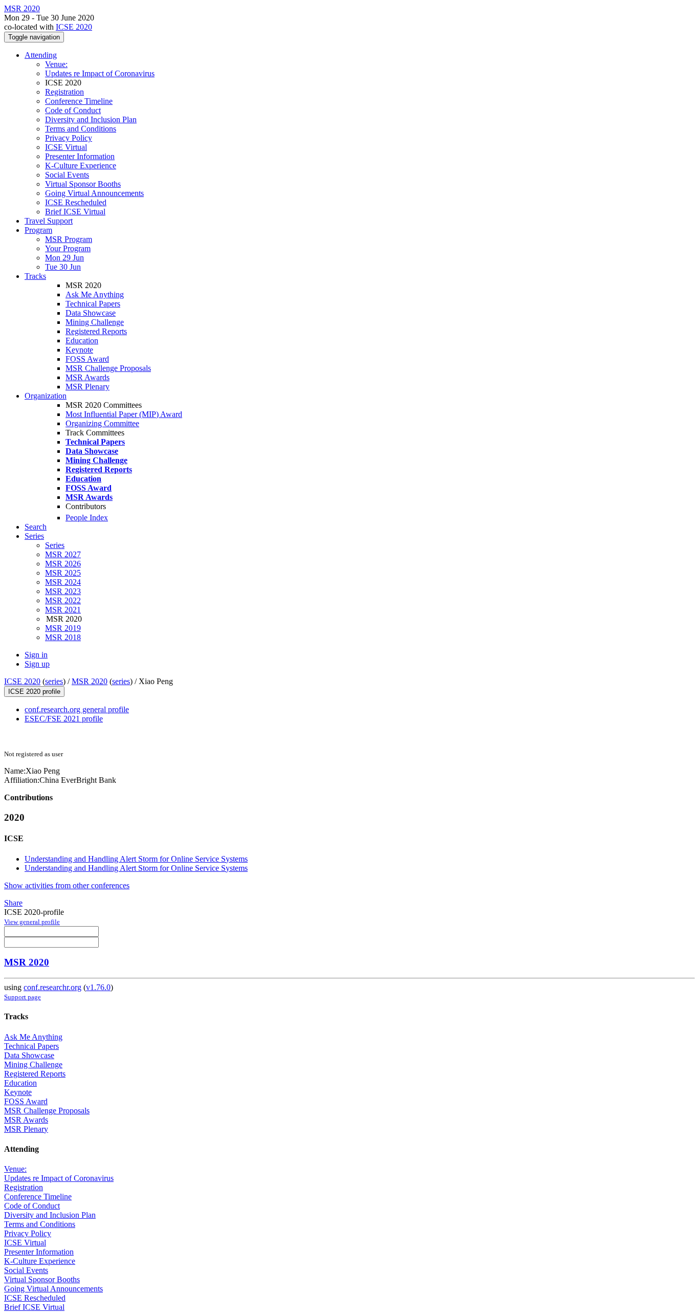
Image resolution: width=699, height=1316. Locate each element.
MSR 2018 (63, 637)
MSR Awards (87, 377)
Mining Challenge (94, 322)
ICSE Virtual (66, 147)
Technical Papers (92, 303)
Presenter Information (80, 156)
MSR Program (68, 239)
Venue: (56, 64)
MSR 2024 (63, 582)
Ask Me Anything (94, 294)
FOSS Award (87, 359)
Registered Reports (96, 331)
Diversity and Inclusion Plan (91, 119)
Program (38, 230)
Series (54, 545)
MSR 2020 (89, 681)
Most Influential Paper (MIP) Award (123, 414)
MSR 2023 (63, 591)
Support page (22, 997)
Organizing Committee (102, 423)
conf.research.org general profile (77, 709)
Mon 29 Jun (64, 257)
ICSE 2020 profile (34, 691)
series (54, 681)
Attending (41, 55)
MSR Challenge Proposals (108, 368)
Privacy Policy (68, 138)
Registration (64, 91)
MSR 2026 (63, 563)
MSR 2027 (63, 554)
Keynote (79, 349)
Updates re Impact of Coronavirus (100, 73)
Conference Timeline (79, 101)
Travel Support (49, 220)
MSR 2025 (63, 572)
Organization (46, 395)
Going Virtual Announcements (94, 193)
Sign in (36, 654)
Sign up (37, 664)
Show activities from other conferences (66, 885)
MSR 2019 (63, 628)
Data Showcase (90, 313)
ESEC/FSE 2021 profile (64, 718)
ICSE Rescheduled (75, 202)
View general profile (32, 922)
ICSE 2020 (74, 27)
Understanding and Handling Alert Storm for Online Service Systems (136, 858)
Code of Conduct (73, 110)
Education (81, 340)
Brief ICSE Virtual (75, 211)
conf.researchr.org (52, 987)
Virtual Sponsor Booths (83, 184)
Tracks (35, 276)
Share (13, 902)
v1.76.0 (98, 987)
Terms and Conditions (80, 128)
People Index (86, 517)
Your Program (68, 248)
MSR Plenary (87, 386)
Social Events (67, 174)
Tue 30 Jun (63, 266)
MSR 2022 (63, 600)
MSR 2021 (63, 609)
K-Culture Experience (80, 165)
